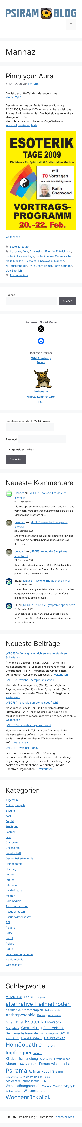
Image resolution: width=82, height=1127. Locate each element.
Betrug (42, 1015)
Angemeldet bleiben (21, 449)
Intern (37, 1053)
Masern (12, 1063)
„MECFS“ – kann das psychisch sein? (28, 725)
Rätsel (9, 932)
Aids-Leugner (38, 997)
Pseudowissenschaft (18, 917)
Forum (41, 362)
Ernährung (12, 826)
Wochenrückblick (28, 1097)
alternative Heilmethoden (38, 1004)
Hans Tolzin (12, 1038)
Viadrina (46, 1086)
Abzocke (15, 251)
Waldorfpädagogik (64, 1086)
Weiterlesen (13, 237)
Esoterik (15, 246)
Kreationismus (62, 1059)
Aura (25, 251)
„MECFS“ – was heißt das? (22, 747)
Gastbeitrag (13, 842)
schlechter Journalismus (22, 1081)
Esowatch (53, 1022)
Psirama (11, 927)
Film (8, 837)
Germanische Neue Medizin (25, 1033)
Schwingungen (63, 265)
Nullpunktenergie (16, 265)
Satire (25, 246)
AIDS (26, 997)
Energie (50, 251)
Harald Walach (31, 1038)
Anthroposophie (15, 805)
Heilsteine (30, 260)
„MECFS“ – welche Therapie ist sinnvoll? (47, 580)
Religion (10, 943)
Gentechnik (53, 1028)
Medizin (10, 895)
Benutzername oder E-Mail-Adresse (28, 421)
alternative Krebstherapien (24, 1010)
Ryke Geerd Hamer (40, 265)
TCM (43, 1081)
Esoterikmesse (45, 256)
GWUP (64, 1033)
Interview (11, 885)
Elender (19, 492)
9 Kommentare (19, 275)
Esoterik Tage (25, 256)
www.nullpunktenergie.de (21, 125)
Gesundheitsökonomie (19, 858)
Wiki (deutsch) (41, 358)
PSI (8, 922)
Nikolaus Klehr (28, 1063)
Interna (10, 879)
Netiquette (41, 391)
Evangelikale (12, 1028)
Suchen (10, 294)
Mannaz (59, 260)
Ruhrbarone (12, 1077)
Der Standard (54, 1015)
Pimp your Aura (29, 76)
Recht (9, 938)
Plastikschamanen (17, 906)
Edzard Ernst (14, 1022)
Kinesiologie (45, 260)
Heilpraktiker (54, 1038)
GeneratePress (64, 1117)
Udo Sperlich (14, 270)
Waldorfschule (14, 959)
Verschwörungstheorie (19, 954)
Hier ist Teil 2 (14, 97)
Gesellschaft (13, 853)
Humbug (11, 869)
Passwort (11, 439)
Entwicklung (63, 251)
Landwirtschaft (15, 890)
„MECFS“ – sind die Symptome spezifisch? (48, 605)
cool (8, 815)
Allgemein (12, 800)
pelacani (19, 522)
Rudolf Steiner (52, 1071)
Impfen (10, 874)
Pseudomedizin (15, 911)
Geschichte (13, 847)
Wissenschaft (14, 964)
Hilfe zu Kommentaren (41, 396)
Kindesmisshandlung (22, 1059)
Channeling (37, 251)
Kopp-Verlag (46, 1059)
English (10, 821)
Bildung (10, 810)
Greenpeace (52, 1033)
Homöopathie (14, 863)
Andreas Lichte (52, 1010)
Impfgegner (19, 1052)
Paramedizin (13, 901)
